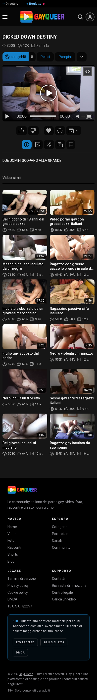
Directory (12, 3)
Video (11, 534)
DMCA (12, 599)
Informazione (27, 144)
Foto (10, 540)
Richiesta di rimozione (69, 586)
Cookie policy (17, 592)
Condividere (49, 144)
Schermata (38, 144)
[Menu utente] (90, 16)
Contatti (58, 579)
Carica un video (64, 599)
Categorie (59, 527)
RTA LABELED (25, 642)
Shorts (12, 554)
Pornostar (60, 534)
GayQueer (26, 674)
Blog (10, 561)
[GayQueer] (22, 490)
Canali (57, 540)
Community (61, 547)
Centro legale (62, 592)
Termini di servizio (21, 579)
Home (12, 527)
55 (21, 130)
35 (33, 130)
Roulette (35, 3)
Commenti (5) (60, 144)
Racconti (14, 547)
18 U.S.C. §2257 (19, 606)
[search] (80, 17)
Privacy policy (18, 586)
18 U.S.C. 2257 (54, 642)
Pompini (65, 57)
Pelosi (45, 57)
